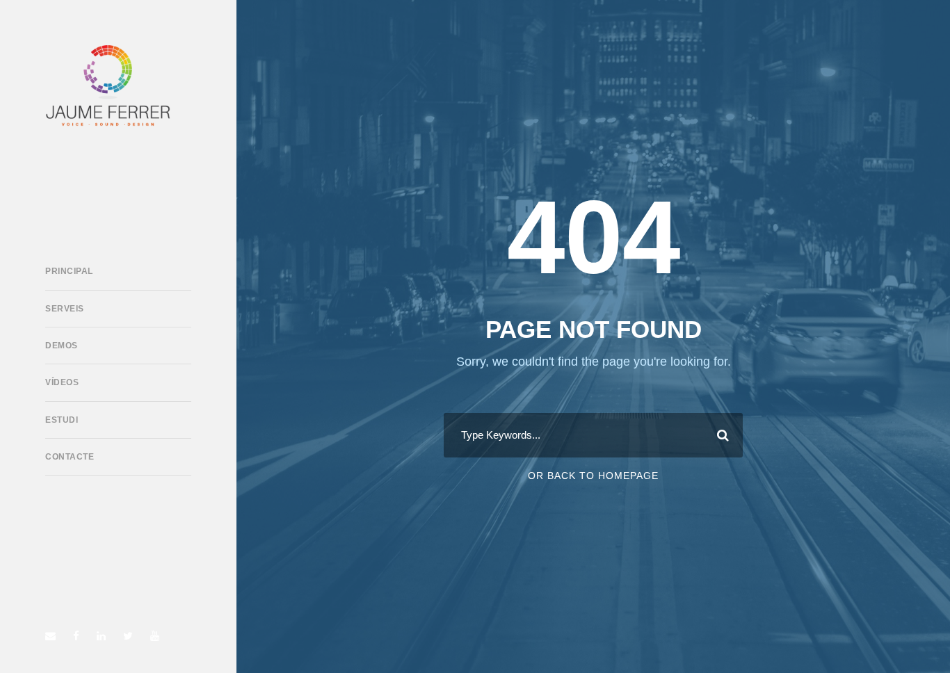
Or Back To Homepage (593, 475)
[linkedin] (101, 636)
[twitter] (128, 636)
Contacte (69, 457)
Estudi (61, 420)
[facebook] (76, 636)
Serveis (64, 309)
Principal (69, 271)
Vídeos (62, 382)
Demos (61, 345)
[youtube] (154, 636)
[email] (50, 636)
